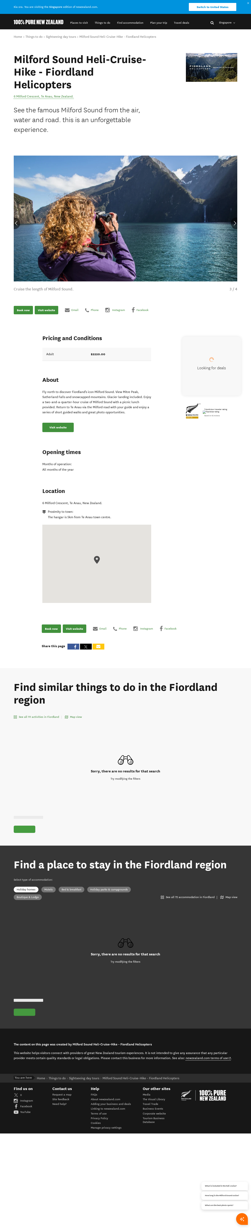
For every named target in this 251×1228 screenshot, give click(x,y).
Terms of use (99, 1113)
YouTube (25, 1112)
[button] (79, 23)
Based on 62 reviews (212, 416)
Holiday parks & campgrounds (109, 889)
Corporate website (154, 1113)
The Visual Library (154, 1099)
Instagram (26, 1100)
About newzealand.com (105, 1099)
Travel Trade (150, 1104)
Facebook (25, 1106)
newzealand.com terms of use (208, 1058)
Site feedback (60, 1099)
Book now (23, 310)
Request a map (61, 1094)
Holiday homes (26, 889)
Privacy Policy (99, 1118)
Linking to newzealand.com (108, 1108)
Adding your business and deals (111, 1104)
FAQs (94, 1094)
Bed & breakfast (71, 889)
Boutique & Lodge (28, 897)
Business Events (153, 1108)
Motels (48, 889)
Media (146, 1094)
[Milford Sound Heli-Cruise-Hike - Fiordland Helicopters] (211, 67)
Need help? (59, 1104)
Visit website (46, 310)
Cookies (96, 1123)
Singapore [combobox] (225, 22)
